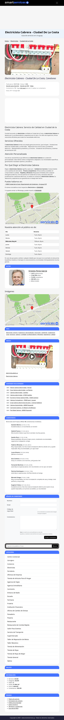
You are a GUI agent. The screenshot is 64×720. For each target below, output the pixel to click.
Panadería (11, 614)
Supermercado (12, 636)
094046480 (40, 187)
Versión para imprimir (12, 86)
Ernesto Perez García (38, 270)
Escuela (10, 596)
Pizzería (10, 618)
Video (31, 86)
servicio (15, 333)
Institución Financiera (15, 607)
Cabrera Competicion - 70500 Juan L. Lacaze (23, 400)
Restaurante (11, 621)
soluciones (37, 333)
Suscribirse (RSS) (13, 708)
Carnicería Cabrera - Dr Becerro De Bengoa (23, 408)
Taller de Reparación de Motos (18, 639)
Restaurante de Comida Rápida (18, 625)
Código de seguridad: (10, 510)
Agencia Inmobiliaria (14, 586)
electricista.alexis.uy (12, 373)
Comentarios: (11, 517)
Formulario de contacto (15, 701)
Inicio (7, 41)
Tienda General (12, 657)
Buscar (55, 546)
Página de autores (14, 699)
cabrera (18, 334)
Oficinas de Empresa (14, 575)
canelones (44, 333)
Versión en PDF (24, 86)
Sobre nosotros (13, 705)
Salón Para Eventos (14, 629)
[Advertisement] (32, 18)
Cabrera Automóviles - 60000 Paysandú (21, 405)
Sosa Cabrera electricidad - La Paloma (21, 390)
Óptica (9, 661)
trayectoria (21, 333)
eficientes (40, 334)
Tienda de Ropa (12, 650)
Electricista (14, 41)
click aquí (23, 88)
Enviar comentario (50, 537)
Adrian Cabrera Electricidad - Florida (20, 387)
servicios (12, 334)
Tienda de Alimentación (15, 646)
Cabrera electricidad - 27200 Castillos (21, 395)
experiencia (47, 334)
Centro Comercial (13, 557)
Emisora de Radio (13, 593)
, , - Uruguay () (26, 184)
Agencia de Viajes (13, 582)
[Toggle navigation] (57, 2)
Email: (9, 505)
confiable (23, 334)
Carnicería (11, 589)
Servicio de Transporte (15, 632)
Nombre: (9, 501)
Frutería (10, 603)
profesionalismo (32, 334)
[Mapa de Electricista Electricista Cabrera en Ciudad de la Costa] (32, 223)
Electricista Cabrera (12, 376)
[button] (32, 59)
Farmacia (10, 600)
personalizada (29, 333)
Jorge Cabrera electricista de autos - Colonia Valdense (26, 403)
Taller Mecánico (12, 643)
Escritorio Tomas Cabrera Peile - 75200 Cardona (24, 398)
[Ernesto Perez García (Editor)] (17, 278)
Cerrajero (10, 560)
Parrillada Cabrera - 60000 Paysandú (21, 410)
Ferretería (10, 571)
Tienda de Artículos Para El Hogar (19, 578)
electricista (9, 333)
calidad (53, 334)
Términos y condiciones (15, 706)
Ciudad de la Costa (26, 41)
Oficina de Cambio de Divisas (17, 611)
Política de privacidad (15, 703)
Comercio (10, 564)
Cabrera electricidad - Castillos (19, 392)
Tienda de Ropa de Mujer (16, 654)
